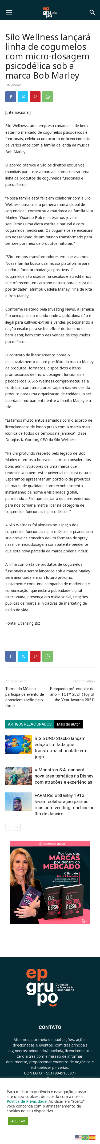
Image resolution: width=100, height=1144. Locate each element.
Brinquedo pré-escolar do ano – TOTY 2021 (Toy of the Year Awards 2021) (72, 694)
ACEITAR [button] (18, 1121)
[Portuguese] (85, 1137)
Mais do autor (68, 724)
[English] (78, 1137)
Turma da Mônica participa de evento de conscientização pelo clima (24, 697)
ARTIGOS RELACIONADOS (30, 724)
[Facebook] (10, 96)
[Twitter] (23, 96)
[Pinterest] (35, 96)
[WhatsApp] (47, 96)
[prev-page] (8, 827)
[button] (9, 12)
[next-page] (17, 827)
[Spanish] (92, 1137)
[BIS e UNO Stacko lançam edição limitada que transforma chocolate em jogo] (18, 744)
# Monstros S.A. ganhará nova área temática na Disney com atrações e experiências (64, 776)
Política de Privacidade (27, 1101)
